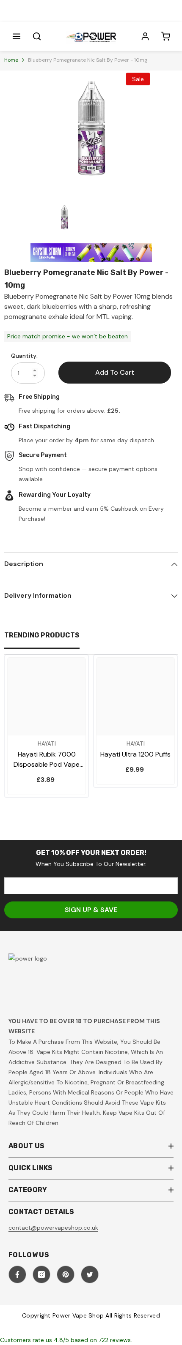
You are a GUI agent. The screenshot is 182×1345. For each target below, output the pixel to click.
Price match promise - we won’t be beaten (67, 336)
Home (11, 60)
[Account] (145, 36)
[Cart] (165, 36)
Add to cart (114, 372)
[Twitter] (90, 1274)
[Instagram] (41, 1274)
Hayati (47, 743)
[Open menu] (16, 36)
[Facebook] (17, 1274)
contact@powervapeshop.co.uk (53, 1227)
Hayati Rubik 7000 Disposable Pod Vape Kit (47, 760)
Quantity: (24, 355)
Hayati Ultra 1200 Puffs (135, 754)
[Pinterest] (65, 1274)
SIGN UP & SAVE (91, 909)
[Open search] (37, 36)
